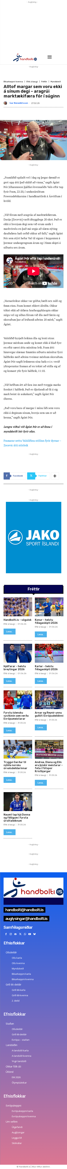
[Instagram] (10, 934)
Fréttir (44, 82)
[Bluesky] (34, 934)
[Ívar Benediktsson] (6, 103)
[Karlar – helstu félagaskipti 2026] (49, 653)
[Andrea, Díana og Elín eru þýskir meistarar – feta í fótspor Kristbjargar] (49, 749)
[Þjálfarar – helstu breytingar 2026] (18, 653)
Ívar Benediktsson (19, 103)
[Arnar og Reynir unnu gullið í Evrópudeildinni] (49, 699)
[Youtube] (29, 934)
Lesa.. (9, 631)
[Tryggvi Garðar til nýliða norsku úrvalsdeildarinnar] (18, 749)
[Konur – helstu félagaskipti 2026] (49, 606)
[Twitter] (20, 934)
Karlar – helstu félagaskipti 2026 (46, 668)
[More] (55, 476)
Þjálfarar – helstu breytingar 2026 (15, 668)
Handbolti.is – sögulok (17, 619)
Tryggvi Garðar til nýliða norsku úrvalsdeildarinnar (15, 765)
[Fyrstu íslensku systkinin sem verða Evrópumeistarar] (18, 699)
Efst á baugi (32, 82)
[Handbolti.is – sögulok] (18, 606)
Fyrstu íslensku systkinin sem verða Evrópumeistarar (16, 715)
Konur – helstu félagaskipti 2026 (46, 621)
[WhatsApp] (25, 934)
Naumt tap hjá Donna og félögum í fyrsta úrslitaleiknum (17, 817)
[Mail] (15, 934)
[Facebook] (6, 934)
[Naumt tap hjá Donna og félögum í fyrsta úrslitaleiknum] (18, 801)
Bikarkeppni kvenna (13, 82)
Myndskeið (56, 82)
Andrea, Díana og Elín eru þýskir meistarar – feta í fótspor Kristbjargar (49, 767)
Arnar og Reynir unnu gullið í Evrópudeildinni (49, 714)
